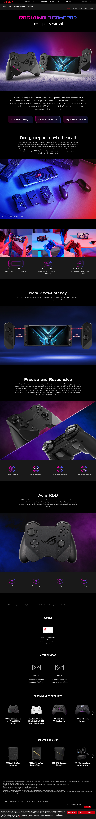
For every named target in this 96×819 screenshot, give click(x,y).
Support (91, 8)
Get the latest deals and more (74, 804)
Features (68, 8)
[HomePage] (6, 801)
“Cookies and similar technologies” (25, 816)
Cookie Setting (71, 812)
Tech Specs (74, 8)
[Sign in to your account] (93, 2)
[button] (87, 807)
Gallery (85, 8)
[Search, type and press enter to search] (90, 2)
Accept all (90, 812)
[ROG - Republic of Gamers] (7, 2)
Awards (80, 8)
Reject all (81, 812)
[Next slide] (93, 712)
